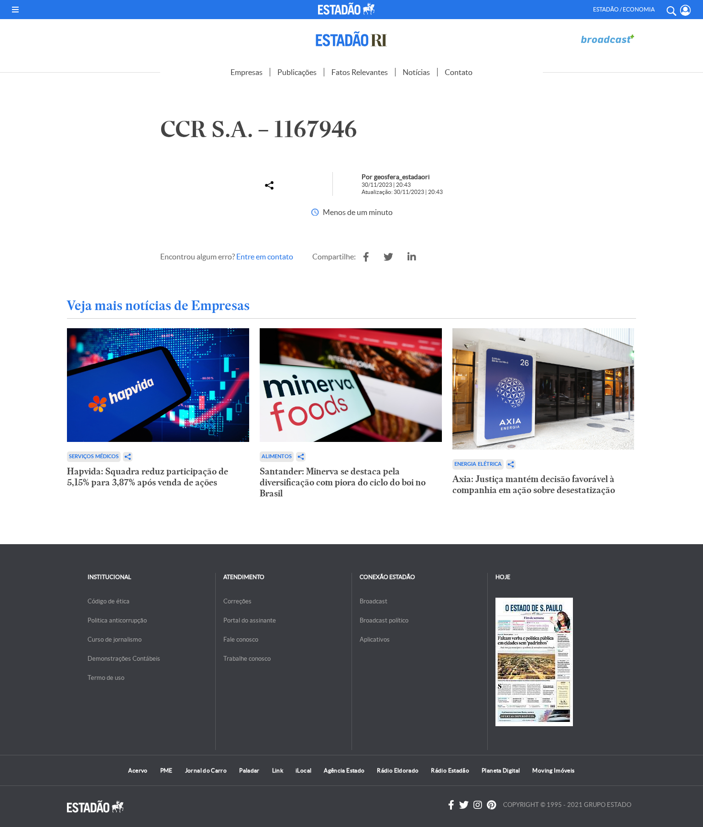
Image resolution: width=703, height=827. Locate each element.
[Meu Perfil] (685, 10)
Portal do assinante (249, 620)
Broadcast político (384, 620)
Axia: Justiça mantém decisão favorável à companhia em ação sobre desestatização (533, 484)
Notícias (416, 72)
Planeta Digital (501, 770)
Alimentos (277, 456)
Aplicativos (375, 639)
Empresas (247, 72)
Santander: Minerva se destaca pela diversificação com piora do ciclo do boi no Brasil (343, 482)
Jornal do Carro (206, 770)
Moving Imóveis (553, 770)
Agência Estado (344, 770)
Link (277, 770)
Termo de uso (106, 677)
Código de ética (109, 601)
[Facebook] (451, 805)
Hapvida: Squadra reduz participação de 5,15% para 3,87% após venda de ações (147, 477)
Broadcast (373, 601)
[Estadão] (348, 8)
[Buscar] (671, 9)
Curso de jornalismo (115, 639)
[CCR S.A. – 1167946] (366, 257)
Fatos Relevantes (359, 72)
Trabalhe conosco (247, 658)
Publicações (297, 72)
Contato (458, 72)
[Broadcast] (607, 38)
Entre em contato (264, 256)
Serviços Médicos (94, 456)
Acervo (137, 770)
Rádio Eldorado (397, 770)
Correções (237, 601)
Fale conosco (240, 639)
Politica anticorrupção (117, 620)
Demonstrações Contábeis (124, 658)
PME (166, 770)
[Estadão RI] (351, 39)
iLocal (303, 770)
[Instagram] (477, 805)
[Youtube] (491, 805)
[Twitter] (464, 805)
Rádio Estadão (450, 770)
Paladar (249, 770)
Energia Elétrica (478, 464)
